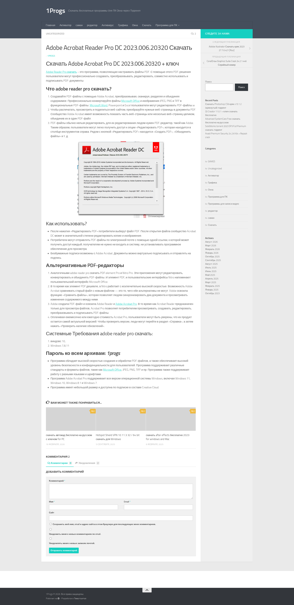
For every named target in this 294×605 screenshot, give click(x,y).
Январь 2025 (211, 289)
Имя (52, 501)
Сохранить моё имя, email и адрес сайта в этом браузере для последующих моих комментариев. (104, 524)
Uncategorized (55, 33)
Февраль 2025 (212, 286)
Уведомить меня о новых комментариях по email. (75, 534)
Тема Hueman (80, 598)
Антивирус (108, 25)
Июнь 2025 (210, 271)
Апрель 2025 (211, 278)
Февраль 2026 (212, 249)
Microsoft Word (98, 105)
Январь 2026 (211, 253)
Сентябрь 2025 (213, 260)
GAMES (211, 161)
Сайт (51, 512)
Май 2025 (210, 275)
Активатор (65, 25)
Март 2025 (210, 282)
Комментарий (57, 481)
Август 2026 (211, 241)
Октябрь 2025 (212, 256)
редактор (92, 25)
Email (127, 501)
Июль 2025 (211, 267)
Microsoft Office (130, 101)
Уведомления (89, 463)
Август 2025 (211, 264)
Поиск (208, 81)
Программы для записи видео (223, 203)
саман (79, 25)
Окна (135, 25)
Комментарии (61, 463)
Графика (123, 25)
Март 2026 (210, 245)
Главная (50, 25)
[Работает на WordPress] (59, 598)
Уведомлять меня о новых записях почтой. (72, 543)
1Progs (55, 11)
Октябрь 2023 (212, 293)
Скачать (146, 25)
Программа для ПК (166, 25)
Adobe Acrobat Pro (126, 304)
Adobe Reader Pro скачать (61, 72)
